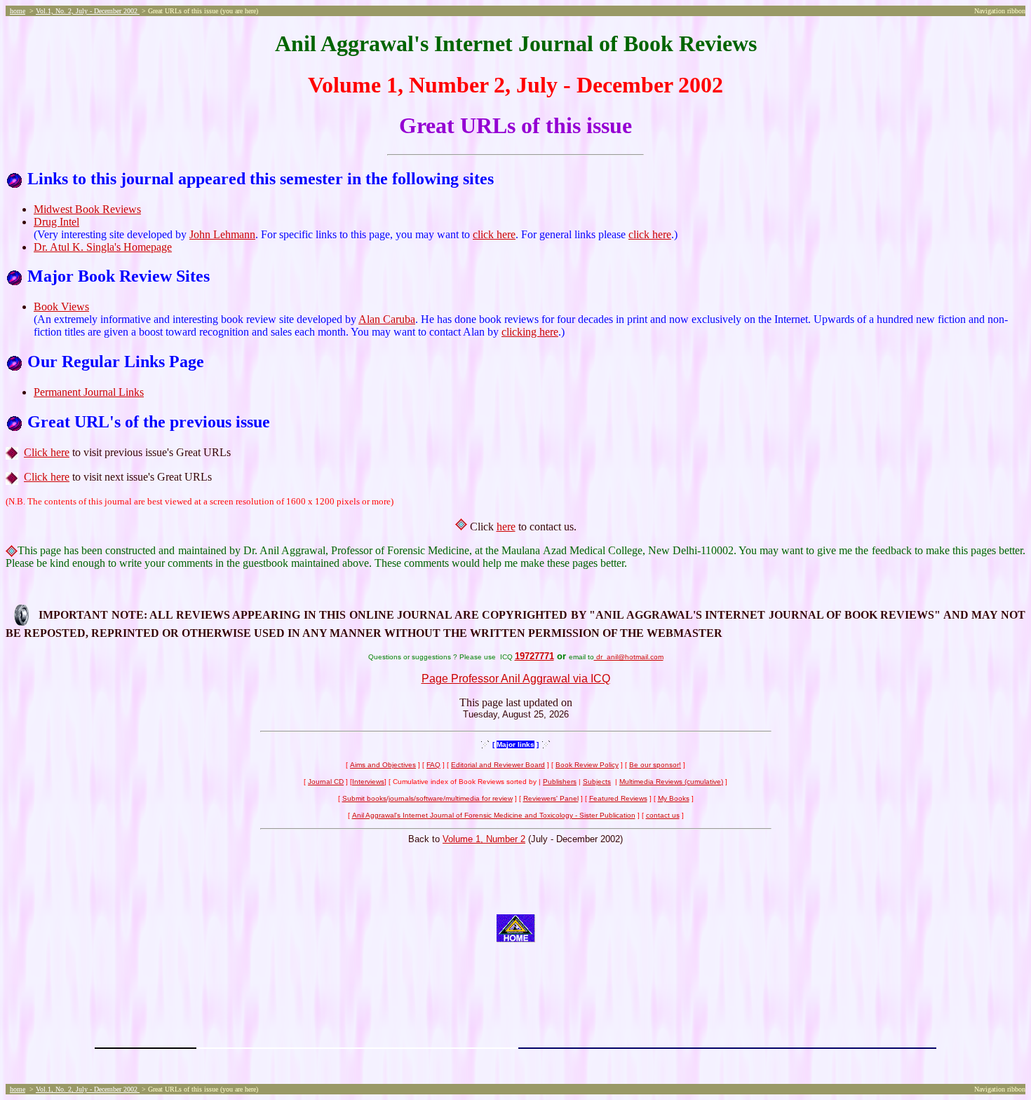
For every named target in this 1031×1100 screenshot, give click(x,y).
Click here (46, 452)
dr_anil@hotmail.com (628, 657)
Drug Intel (56, 222)
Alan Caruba (386, 319)
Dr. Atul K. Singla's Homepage (103, 247)
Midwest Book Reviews (87, 209)
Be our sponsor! (655, 765)
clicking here (529, 332)
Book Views (61, 306)
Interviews (368, 781)
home (17, 11)
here (506, 526)
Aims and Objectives (383, 765)
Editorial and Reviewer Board (498, 765)
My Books (673, 798)
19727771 (534, 656)
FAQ (433, 765)
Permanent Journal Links (89, 392)
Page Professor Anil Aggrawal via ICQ (516, 679)
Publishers (560, 781)
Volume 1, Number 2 (484, 839)
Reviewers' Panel (551, 798)
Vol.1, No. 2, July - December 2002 (88, 11)
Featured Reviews (618, 798)
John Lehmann (222, 234)
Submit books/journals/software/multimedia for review (427, 798)
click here (494, 234)
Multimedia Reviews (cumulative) (671, 781)
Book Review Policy (587, 765)
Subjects (597, 781)
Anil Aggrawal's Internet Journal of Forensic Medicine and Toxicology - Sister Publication (493, 815)
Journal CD (326, 781)
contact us (663, 815)
